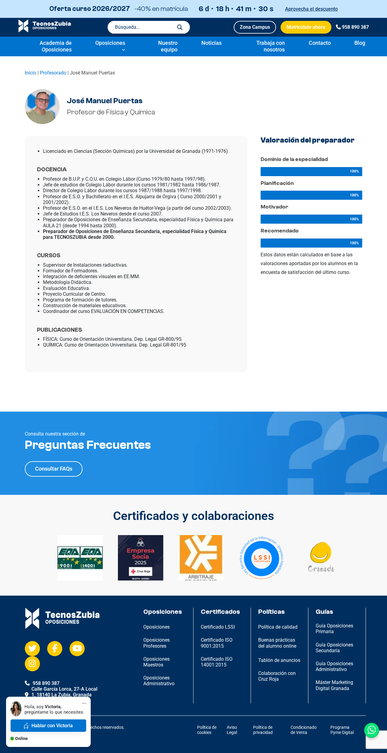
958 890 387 (355, 27)
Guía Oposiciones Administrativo (334, 666)
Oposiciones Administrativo (158, 680)
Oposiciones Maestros (156, 662)
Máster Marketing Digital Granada (334, 685)
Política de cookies (206, 730)
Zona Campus (255, 27)
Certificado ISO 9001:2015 (217, 643)
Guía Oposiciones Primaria (334, 628)
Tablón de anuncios (279, 660)
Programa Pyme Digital (342, 730)
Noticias (211, 43)
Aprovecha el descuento (311, 9)
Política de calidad (278, 627)
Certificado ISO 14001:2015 (217, 662)
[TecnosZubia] (44, 31)
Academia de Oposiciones (56, 46)
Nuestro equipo (167, 46)
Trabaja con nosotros (270, 46)
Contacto (320, 43)
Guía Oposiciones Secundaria (334, 647)
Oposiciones (110, 43)
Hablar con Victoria (52, 725)
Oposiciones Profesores (156, 643)
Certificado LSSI (218, 627)
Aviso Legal (232, 730)
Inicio (30, 73)
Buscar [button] (180, 27)
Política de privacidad (263, 730)
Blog (359, 43)
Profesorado (53, 73)
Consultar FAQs (53, 468)
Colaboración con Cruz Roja (277, 676)
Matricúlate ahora (306, 27)
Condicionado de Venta (304, 730)
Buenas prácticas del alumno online (277, 643)
